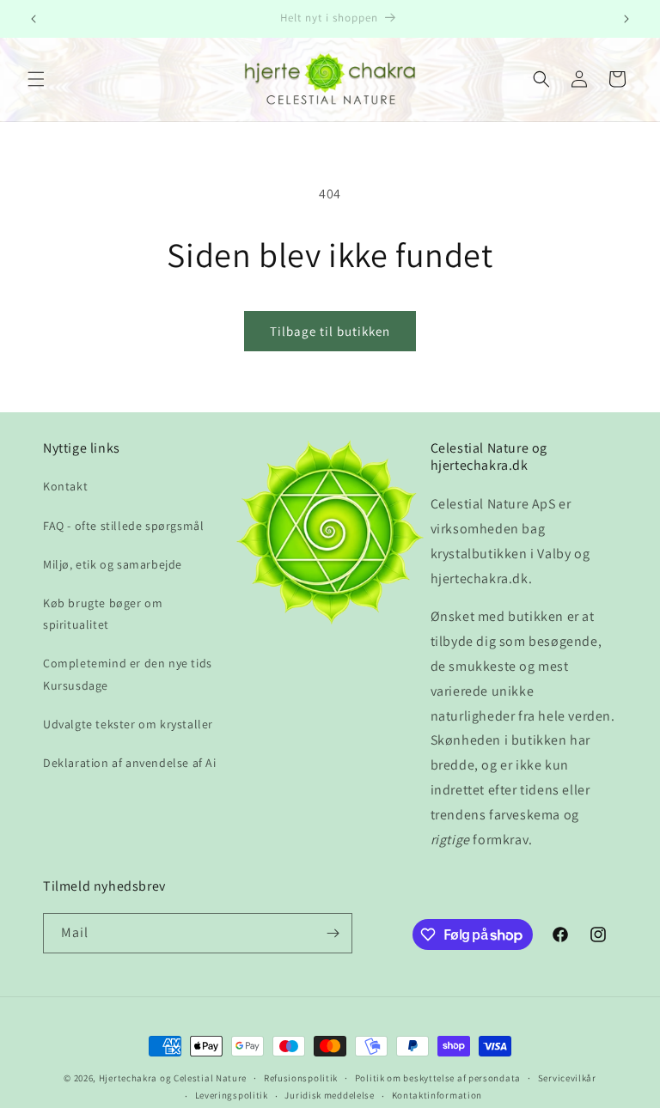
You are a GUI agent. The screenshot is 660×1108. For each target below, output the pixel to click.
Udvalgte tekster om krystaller (128, 724)
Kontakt (65, 486)
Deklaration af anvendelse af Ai (130, 762)
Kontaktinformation (437, 1095)
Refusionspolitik (301, 1078)
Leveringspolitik (231, 1095)
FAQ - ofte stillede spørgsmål (123, 525)
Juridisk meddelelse (329, 1095)
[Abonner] (332, 933)
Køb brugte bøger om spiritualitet (102, 613)
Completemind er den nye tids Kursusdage (127, 673)
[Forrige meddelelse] (33, 19)
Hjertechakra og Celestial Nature (173, 1078)
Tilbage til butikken (330, 331)
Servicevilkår (567, 1078)
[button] (36, 79)
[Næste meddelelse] (626, 19)
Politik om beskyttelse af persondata (438, 1078)
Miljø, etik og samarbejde (112, 564)
